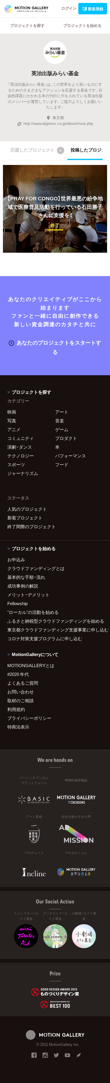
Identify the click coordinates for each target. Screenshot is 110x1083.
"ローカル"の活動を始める (33, 612)
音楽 (59, 420)
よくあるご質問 (22, 683)
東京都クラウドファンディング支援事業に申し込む (55, 629)
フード (61, 464)
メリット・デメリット (28, 594)
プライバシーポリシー (29, 718)
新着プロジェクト (25, 517)
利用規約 (16, 709)
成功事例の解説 (22, 586)
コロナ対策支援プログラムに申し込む (44, 638)
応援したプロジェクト (36, 150)
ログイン (69, 8)
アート (61, 412)
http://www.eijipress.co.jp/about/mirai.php (58, 123)
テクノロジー (20, 455)
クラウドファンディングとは (36, 568)
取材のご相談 (20, 700)
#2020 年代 (18, 674)
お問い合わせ (20, 691)
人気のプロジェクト (27, 509)
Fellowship (17, 603)
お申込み (16, 559)
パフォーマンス (70, 455)
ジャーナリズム (22, 473)
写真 (11, 420)
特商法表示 (18, 727)
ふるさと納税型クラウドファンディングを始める (55, 621)
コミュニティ (20, 438)
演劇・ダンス (19, 447)
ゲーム (61, 429)
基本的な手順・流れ (26, 577)
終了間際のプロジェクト (31, 526)
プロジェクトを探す (27, 25)
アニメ (14, 429)
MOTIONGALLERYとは (30, 665)
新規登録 (95, 8)
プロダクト (66, 438)
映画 (11, 412)
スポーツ (16, 464)
